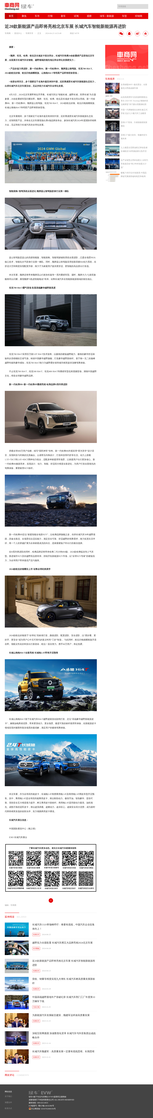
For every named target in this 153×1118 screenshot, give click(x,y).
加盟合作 (8, 1102)
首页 (11, 16)
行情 (50, 16)
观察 (89, 16)
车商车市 (29, 33)
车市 (37, 16)
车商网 (8, 33)
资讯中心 (18, 33)
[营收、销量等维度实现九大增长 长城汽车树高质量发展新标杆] (17, 991)
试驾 (76, 16)
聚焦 (24, 16)
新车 (63, 16)
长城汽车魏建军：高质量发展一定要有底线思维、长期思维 (63, 1051)
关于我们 (8, 1096)
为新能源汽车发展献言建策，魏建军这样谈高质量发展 (61, 1015)
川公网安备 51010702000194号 (43, 1109)
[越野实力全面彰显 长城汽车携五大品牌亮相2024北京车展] (17, 954)
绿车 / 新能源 (107, 16)
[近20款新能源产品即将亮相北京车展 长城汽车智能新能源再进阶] (17, 972)
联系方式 (8, 1108)
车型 (124, 16)
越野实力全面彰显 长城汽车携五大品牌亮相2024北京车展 (62, 942)
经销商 (138, 16)
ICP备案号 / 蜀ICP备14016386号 (41, 1106)
